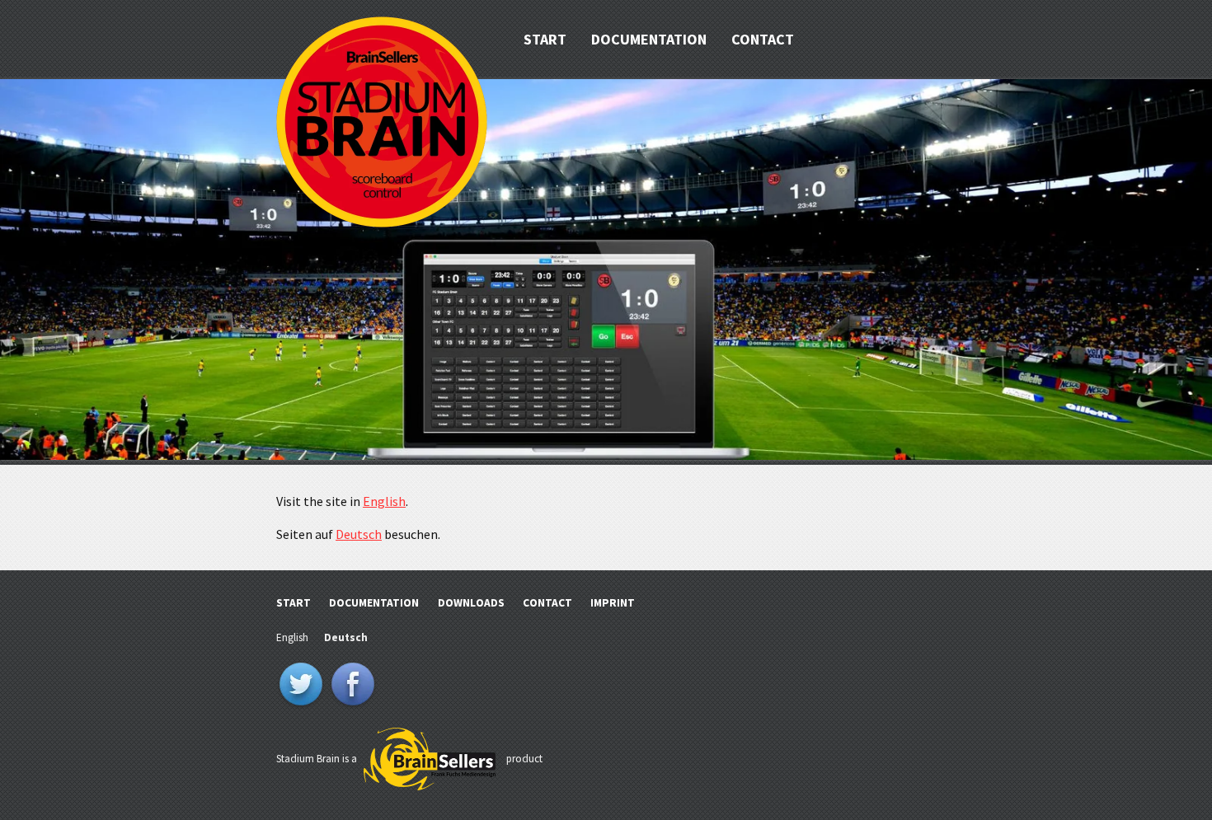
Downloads (471, 603)
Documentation (649, 39)
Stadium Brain (381, 121)
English (384, 501)
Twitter (301, 685)
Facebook (353, 685)
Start (545, 39)
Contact (762, 39)
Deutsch (359, 534)
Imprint (612, 603)
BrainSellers (430, 760)
